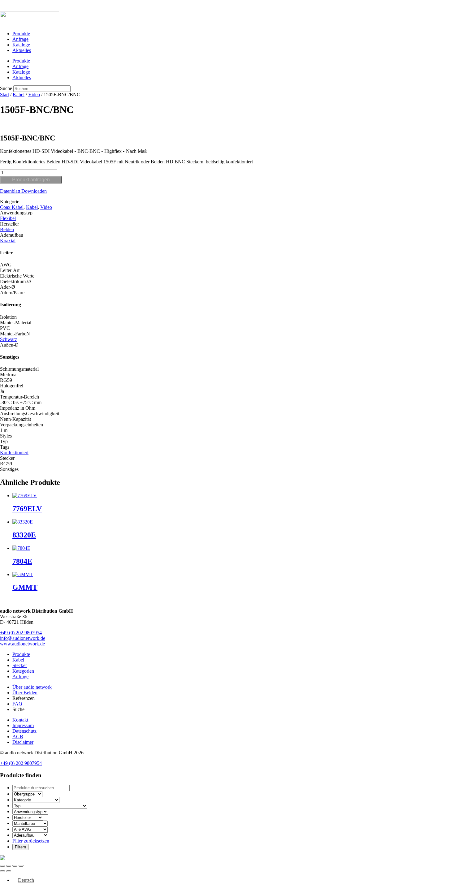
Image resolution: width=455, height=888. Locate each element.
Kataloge (21, 44)
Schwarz (8, 339)
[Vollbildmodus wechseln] (8, 866)
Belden (7, 229)
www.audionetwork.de (22, 643)
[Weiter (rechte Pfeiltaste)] (8, 871)
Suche (6, 88)
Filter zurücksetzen (30, 840)
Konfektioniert (14, 452)
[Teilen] (14, 866)
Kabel (18, 94)
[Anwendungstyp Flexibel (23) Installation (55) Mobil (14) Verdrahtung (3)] (30, 811)
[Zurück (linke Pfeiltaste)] (2, 871)
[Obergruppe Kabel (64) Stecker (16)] (27, 793)
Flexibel (8, 218)
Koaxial (7, 240)
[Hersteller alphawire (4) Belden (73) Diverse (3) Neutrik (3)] (27, 817)
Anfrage (20, 39)
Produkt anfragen (31, 179)
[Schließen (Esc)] (21, 866)
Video (34, 94)
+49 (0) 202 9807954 (21, 632)
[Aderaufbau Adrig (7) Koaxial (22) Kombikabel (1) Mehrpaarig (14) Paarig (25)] (30, 835)
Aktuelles (21, 50)
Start (4, 94)
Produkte (21, 33)
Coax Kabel (12, 207)
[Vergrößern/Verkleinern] (2, 866)
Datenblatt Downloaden (23, 191)
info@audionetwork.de (22, 638)
